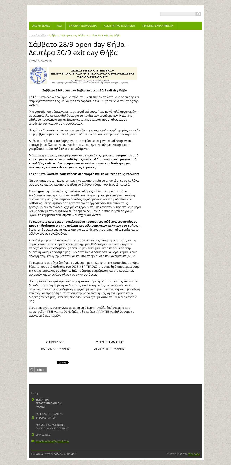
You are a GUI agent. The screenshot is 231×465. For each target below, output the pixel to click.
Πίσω (40, 370)
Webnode (194, 454)
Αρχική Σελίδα (37, 35)
